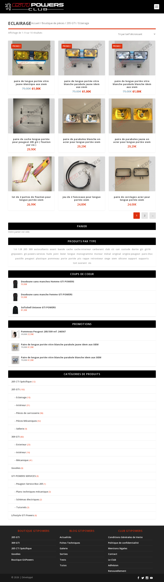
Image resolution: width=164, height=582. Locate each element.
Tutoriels (21, 507)
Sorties (64, 553)
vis (89, 262)
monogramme (85, 253)
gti (141, 249)
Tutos (63, 565)
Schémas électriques (27, 499)
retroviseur (97, 258)
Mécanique (22, 460)
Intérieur (21, 405)
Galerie (64, 548)
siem (114, 258)
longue (71, 253)
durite (135, 249)
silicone (122, 258)
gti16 (147, 249)
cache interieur (82, 249)
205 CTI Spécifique (21, 381)
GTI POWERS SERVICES (23, 475)
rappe (86, 258)
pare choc (147, 253)
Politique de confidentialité (123, 542)
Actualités (65, 537)
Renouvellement (117, 570)
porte (64, 258)
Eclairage (21, 397)
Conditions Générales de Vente (125, 537)
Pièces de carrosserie (27, 413)
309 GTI (15, 436)
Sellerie (20, 428)
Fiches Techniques (70, 542)
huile (49, 253)
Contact (112, 553)
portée (72, 258)
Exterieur (21, 444)
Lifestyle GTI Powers (22, 515)
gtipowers (16, 253)
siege (107, 258)
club (107, 249)
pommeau (53, 258)
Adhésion (113, 565)
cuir (118, 249)
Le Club (112, 559)
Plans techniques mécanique (32, 491)
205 (25, 249)
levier (63, 253)
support (132, 258)
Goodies (15, 467)
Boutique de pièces (53, 23)
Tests (63, 559)
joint (56, 253)
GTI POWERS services (34, 253)
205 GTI (71, 23)
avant (53, 249)
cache (69, 249)
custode (125, 249)
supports (144, 258)
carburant (98, 249)
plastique (41, 258)
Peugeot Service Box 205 (29, 483)
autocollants (41, 249)
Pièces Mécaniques (26, 420)
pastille (19, 258)
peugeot (29, 258)
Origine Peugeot (131, 253)
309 (31, 249)
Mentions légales (117, 548)
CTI (112, 249)
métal (107, 253)
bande (61, 249)
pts (79, 258)
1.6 (15, 249)
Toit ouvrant (80, 262)
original (116, 253)
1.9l (20, 249)
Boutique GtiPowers (22, 559)
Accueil (35, 23)
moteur (98, 253)
